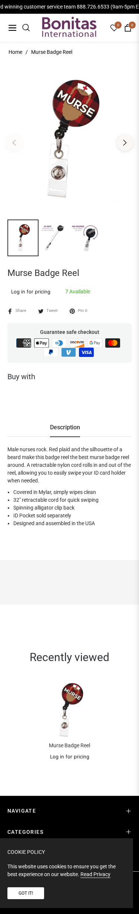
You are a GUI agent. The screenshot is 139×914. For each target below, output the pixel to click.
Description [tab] (65, 427)
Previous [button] (14, 142)
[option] (69, 139)
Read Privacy (95, 874)
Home (15, 52)
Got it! (26, 893)
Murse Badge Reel (69, 745)
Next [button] (125, 142)
